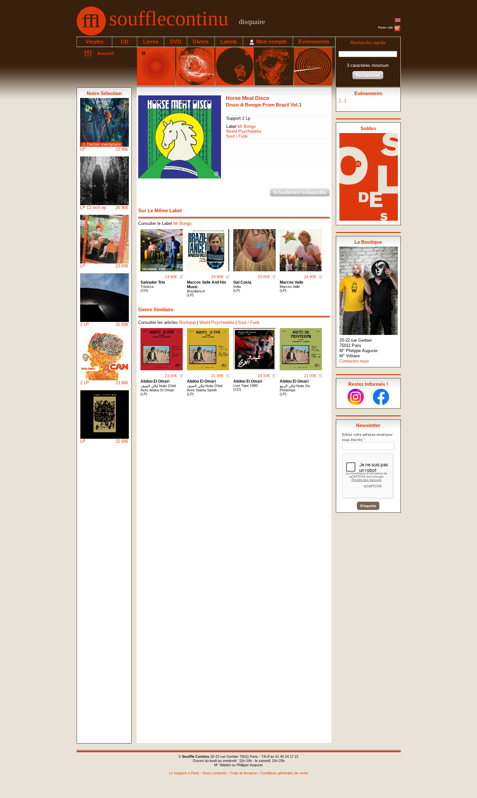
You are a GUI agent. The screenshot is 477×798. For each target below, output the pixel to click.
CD (124, 41)
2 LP (104, 324)
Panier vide (386, 27)
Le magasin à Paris (184, 773)
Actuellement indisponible (299, 192)
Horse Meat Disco (247, 98)
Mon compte (271, 41)
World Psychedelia (243, 131)
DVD (175, 41)
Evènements (314, 41)
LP (104, 147)
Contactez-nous (354, 361)
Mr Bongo (247, 126)
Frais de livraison (243, 773)
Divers (201, 41)
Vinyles (94, 41)
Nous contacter (214, 773)
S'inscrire (368, 505)
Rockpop (187, 322)
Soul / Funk (237, 136)
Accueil (104, 53)
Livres (150, 41)
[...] (342, 100)
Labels (228, 41)
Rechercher (368, 75)
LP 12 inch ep (104, 207)
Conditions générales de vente (284, 773)
